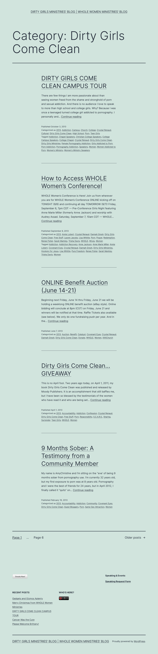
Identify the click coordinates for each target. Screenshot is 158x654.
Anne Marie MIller (101, 244)
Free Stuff (58, 237)
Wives (92, 241)
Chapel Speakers (67, 136)
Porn (87, 133)
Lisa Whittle (84, 237)
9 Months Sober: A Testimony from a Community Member (69, 455)
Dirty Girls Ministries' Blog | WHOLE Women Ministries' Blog (79, 12)
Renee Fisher (47, 241)
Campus (76, 130)
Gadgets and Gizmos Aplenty (27, 598)
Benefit (73, 334)
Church (84, 130)
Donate (81, 337)
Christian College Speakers (88, 136)
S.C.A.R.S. (97, 417)
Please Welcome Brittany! (25, 624)
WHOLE (84, 241)
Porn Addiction (48, 147)
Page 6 (39, 537)
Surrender (45, 420)
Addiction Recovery (68, 244)
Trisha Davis (74, 241)
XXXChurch (108, 337)
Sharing (106, 417)
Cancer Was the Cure (23, 619)
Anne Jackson (85, 244)
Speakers (83, 147)
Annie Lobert (68, 234)
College (92, 130)
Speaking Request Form (118, 581)
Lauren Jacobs (71, 237)
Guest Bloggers (71, 507)
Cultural (45, 133)
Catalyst (82, 334)
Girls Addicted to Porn (102, 143)
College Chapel (66, 140)
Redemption (109, 237)
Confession (92, 413)
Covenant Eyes (56, 248)
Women (92, 147)
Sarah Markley (60, 241)
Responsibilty (86, 417)
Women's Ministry (55, 150)
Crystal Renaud (104, 130)
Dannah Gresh (97, 234)
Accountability (68, 413)
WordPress (139, 641)
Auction (65, 334)
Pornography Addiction (67, 147)
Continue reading (71, 116)
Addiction (66, 130)
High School (78, 133)
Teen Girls (95, 133)
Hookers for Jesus (50, 251)
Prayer (99, 237)
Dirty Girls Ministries (50, 143)
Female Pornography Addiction (76, 143)
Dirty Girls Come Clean (60, 133)
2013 (58, 130)
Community (92, 503)
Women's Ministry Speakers (77, 150)
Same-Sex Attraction (94, 507)
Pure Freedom (78, 251)
